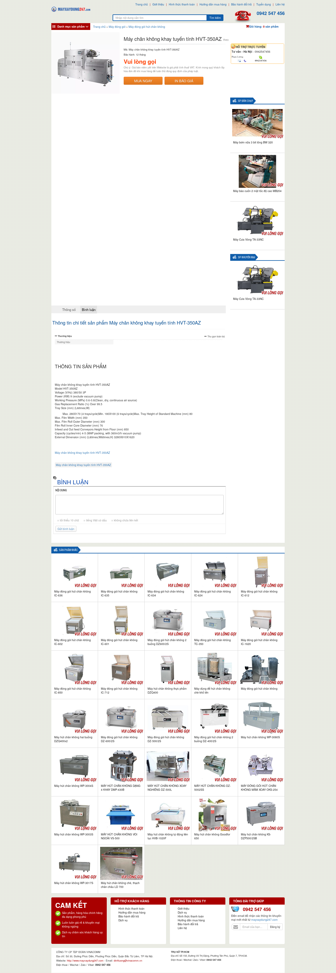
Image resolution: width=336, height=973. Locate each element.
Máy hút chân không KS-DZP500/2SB (256, 836)
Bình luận (88, 309)
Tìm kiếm (215, 18)
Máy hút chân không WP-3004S (73, 786)
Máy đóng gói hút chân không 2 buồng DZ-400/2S (213, 739)
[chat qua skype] (260, 57)
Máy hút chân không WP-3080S (260, 737)
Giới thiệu (158, 4)
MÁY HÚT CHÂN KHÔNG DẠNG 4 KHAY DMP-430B (120, 787)
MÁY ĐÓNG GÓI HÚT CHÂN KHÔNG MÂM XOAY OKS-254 (259, 787)
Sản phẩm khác (68, 550)
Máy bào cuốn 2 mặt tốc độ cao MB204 (257, 191)
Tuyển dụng (263, 4)
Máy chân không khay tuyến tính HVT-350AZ (82, 453)
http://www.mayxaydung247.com (85, 960)
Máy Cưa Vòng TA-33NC (248, 239)
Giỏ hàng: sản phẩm (263, 26)
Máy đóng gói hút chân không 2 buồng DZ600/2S (167, 642)
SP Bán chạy (245, 100)
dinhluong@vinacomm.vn (128, 960)
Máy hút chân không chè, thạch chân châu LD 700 (120, 885)
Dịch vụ (123, 920)
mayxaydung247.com (264, 920)
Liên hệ (280, 4)
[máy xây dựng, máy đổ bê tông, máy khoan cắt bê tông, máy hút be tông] (70, 9)
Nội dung (61, 490)
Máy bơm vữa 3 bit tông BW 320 (253, 142)
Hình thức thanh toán (182, 4)
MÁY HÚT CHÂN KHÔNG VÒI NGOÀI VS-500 (119, 836)
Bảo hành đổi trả (241, 4)
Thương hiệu (65, 336)
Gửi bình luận (66, 529)
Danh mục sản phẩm (71, 26)
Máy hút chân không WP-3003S (73, 834)
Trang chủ (141, 4)
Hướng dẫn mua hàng (213, 4)
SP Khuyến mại (246, 257)
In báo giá (184, 80)
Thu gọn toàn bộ (216, 336)
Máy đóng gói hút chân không (259, 688)
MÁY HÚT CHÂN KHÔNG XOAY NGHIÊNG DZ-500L (167, 787)
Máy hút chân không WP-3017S (73, 883)
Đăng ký (275, 927)
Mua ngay (143, 80)
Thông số (69, 309)
